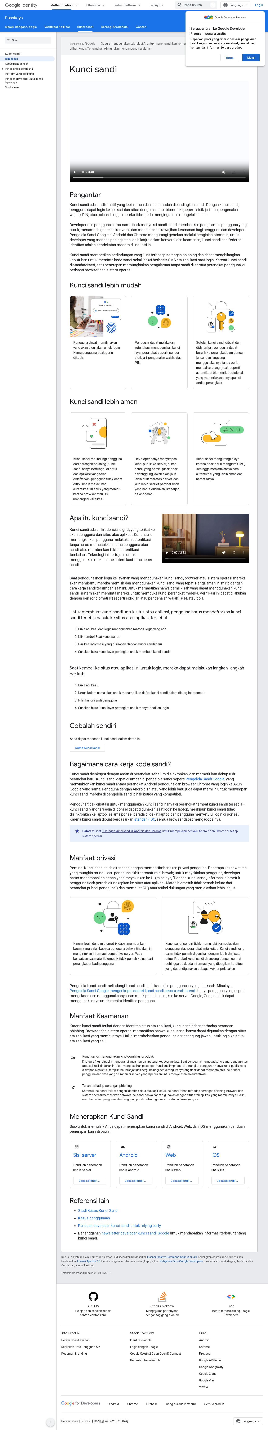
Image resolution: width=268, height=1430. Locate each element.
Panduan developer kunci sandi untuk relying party (119, 1225)
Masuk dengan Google (21, 27)
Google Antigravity (211, 1367)
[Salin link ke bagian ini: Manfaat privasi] (121, 858)
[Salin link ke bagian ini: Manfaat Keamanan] (134, 1016)
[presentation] (159, 69)
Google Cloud (207, 1373)
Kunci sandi (85, 27)
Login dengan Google (144, 1347)
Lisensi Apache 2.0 (88, 1261)
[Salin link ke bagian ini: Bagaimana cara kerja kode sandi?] (176, 764)
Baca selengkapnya (92, 1181)
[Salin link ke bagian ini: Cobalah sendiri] (121, 726)
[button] (27, 68)
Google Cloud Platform (181, 1404)
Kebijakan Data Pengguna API (80, 1347)
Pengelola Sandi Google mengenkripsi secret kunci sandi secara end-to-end (132, 991)
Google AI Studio (210, 1360)
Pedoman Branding (74, 1353)
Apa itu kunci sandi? (99, 518)
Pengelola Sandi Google (205, 779)
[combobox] (196, 5)
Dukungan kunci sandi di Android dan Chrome (131, 831)
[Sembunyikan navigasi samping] (50, 1422)
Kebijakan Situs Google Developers (181, 1261)
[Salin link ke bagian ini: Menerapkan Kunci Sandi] (149, 1117)
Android (128, 1155)
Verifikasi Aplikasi (57, 27)
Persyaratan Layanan (75, 1340)
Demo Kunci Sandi (87, 748)
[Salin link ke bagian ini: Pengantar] (106, 195)
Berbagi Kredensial (114, 27)
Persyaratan (69, 1421)
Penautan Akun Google (145, 1360)
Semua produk (214, 1404)
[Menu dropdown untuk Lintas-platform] (141, 5)
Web (170, 1155)
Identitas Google (141, 1340)
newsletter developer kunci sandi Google (135, 1233)
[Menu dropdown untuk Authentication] (77, 5)
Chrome (204, 1347)
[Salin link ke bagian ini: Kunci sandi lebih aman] (143, 402)
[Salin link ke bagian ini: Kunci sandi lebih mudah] (147, 285)
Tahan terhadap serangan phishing (107, 1086)
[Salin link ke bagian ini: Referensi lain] (115, 1201)
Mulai (251, 57)
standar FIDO (144, 819)
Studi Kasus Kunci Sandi (98, 1210)
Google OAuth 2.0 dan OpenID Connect (155, 1353)
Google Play (207, 1380)
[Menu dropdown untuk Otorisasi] (105, 5)
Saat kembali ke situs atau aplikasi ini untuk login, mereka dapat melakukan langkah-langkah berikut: (157, 671)
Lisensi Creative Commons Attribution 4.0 (172, 1257)
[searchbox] (28, 40)
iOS (215, 1155)
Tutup (230, 58)
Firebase (204, 1353)
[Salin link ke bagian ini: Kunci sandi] (123, 69)
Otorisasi (93, 5)
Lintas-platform (125, 5)
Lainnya (154, 5)
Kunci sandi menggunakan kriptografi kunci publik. (118, 1056)
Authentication (61, 5)
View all (204, 1387)
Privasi (86, 1421)
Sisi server (85, 1155)
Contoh (141, 27)
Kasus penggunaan (94, 1218)
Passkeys (14, 18)
